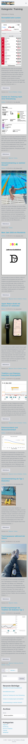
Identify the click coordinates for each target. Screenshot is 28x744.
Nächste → (13, 670)
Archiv (4, 713)
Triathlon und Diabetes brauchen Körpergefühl (11, 374)
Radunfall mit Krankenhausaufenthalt (12, 688)
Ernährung (16, 663)
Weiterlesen (6, 89)
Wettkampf (5, 732)
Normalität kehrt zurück (11, 18)
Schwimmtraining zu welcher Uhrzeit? (12, 702)
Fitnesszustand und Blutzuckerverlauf (9, 429)
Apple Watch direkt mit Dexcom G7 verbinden (10, 305)
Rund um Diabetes (13, 92)
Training (19, 92)
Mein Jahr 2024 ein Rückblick (13, 232)
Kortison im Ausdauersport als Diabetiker (13, 699)
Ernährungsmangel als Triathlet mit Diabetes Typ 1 (12, 609)
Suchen (5, 676)
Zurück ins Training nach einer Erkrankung (11, 98)
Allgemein (11, 158)
